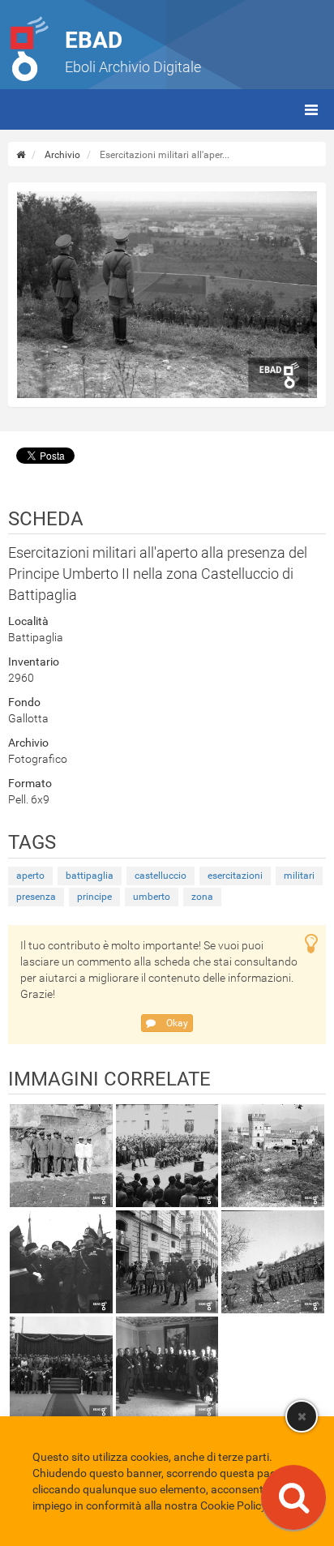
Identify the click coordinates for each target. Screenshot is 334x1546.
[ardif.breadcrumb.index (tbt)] (20, 155)
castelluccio (160, 875)
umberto (151, 896)
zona (202, 896)
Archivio (62, 155)
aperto (30, 875)
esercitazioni (235, 875)
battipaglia (89, 875)
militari (299, 875)
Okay (176, 1023)
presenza (36, 896)
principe (94, 896)
